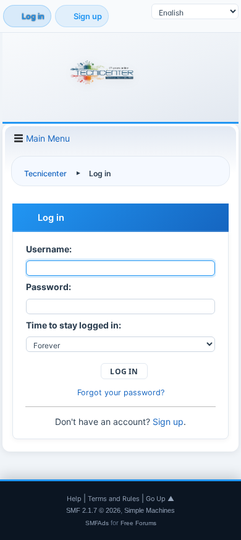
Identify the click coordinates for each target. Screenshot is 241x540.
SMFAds (97, 523)
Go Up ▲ (160, 498)
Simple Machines (149, 510)
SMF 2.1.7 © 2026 (93, 510)
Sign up (168, 421)
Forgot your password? (120, 392)
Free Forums (138, 523)
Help (74, 498)
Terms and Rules (114, 498)
